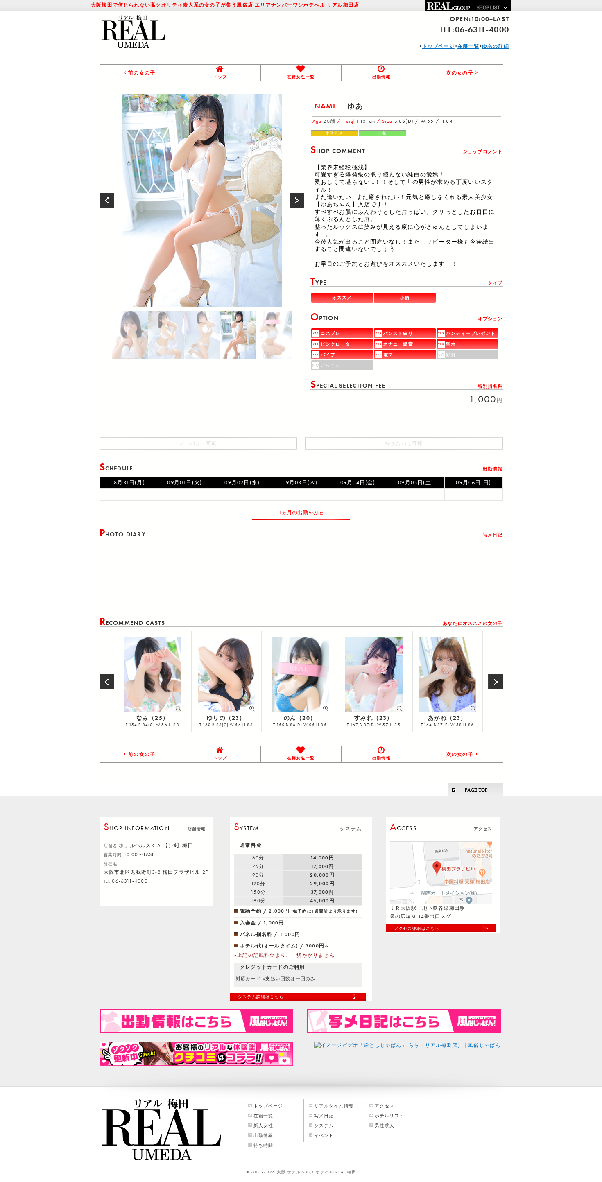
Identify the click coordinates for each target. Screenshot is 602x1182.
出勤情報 (381, 76)
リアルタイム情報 (334, 1106)
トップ (220, 76)
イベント (324, 1135)
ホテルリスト (390, 1116)
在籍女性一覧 (301, 76)
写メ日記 (324, 1116)
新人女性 (263, 1125)
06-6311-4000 (482, 29)
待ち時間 (263, 1145)
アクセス (385, 1106)
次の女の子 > (462, 73)
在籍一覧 (263, 1116)
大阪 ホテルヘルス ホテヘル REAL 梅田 (316, 1172)
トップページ (268, 1106)
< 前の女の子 (139, 73)
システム (324, 1125)
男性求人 (385, 1125)
